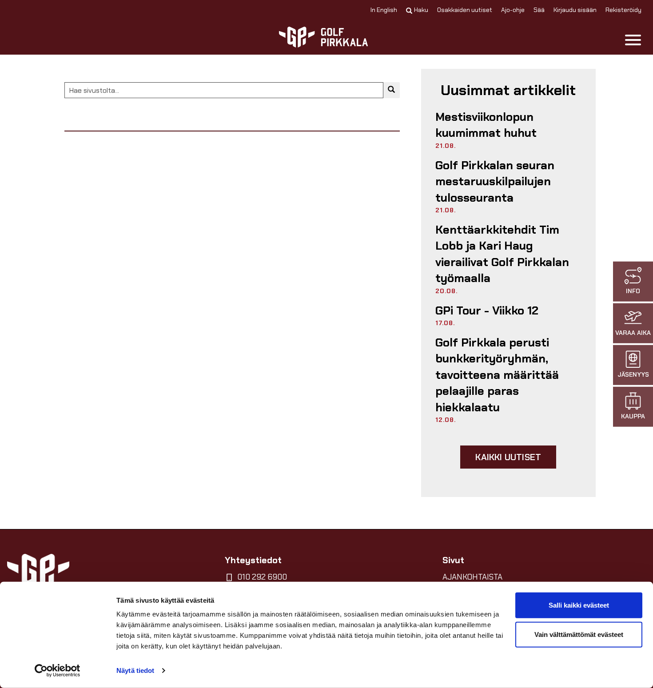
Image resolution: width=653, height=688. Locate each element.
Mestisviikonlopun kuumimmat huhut (486, 124)
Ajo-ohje (513, 10)
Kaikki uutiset (508, 457)
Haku (421, 10)
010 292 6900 (262, 577)
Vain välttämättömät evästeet (578, 634)
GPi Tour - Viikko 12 (486, 310)
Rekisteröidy (623, 10)
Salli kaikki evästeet (579, 605)
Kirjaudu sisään (575, 10)
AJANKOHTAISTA (472, 577)
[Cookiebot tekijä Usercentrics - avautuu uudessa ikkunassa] (57, 670)
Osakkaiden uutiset (464, 10)
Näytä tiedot (135, 670)
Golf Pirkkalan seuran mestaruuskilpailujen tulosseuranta (494, 181)
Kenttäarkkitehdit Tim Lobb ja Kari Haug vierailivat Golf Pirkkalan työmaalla (502, 254)
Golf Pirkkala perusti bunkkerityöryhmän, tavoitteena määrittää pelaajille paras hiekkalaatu (497, 375)
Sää (539, 10)
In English (383, 10)
